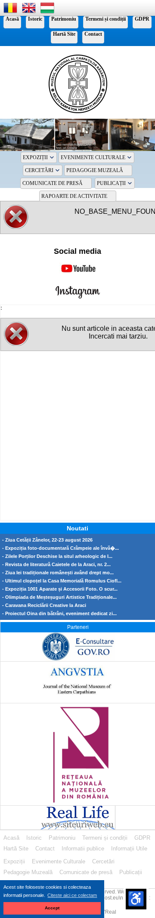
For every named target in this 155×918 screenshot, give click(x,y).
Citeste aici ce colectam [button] (72, 895)
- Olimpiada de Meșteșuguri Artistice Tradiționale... (59, 597)
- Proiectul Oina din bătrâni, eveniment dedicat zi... (59, 613)
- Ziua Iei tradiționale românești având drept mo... (58, 572)
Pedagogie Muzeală (94, 170)
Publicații (111, 183)
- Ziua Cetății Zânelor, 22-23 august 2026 (47, 540)
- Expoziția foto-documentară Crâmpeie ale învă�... (60, 548)
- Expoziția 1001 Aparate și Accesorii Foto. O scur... (60, 589)
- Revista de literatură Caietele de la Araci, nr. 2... (56, 564)
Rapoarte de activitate (74, 196)
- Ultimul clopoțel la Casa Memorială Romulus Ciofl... (61, 581)
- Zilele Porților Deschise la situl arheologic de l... (57, 556)
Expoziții (35, 157)
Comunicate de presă (52, 183)
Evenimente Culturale (93, 157)
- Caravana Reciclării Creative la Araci (44, 605)
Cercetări (39, 170)
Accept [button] (52, 908)
